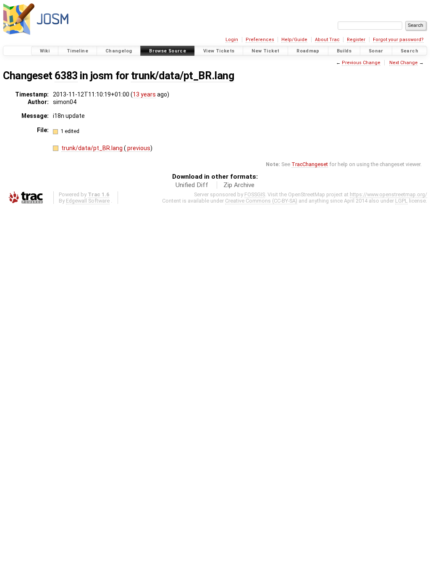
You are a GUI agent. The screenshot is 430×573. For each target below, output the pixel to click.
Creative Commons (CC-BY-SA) (261, 201)
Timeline (77, 51)
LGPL (401, 201)
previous (138, 148)
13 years (144, 94)
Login (231, 39)
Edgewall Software (88, 201)
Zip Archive (238, 185)
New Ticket (265, 51)
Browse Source (167, 51)
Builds (344, 51)
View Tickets (219, 51)
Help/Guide (294, 39)
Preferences (260, 39)
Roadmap (308, 51)
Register (356, 39)
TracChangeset (309, 164)
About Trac (327, 39)
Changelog (118, 51)
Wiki (45, 51)
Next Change (403, 62)
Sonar (376, 51)
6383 (66, 76)
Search (409, 51)
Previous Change (361, 62)
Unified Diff (192, 185)
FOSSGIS (254, 194)
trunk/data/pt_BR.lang (182, 76)
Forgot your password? (398, 39)
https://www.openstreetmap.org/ (388, 194)
